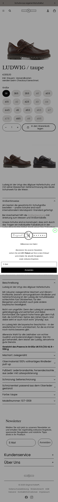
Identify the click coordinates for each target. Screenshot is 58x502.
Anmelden (29, 270)
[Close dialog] (55, 230)
